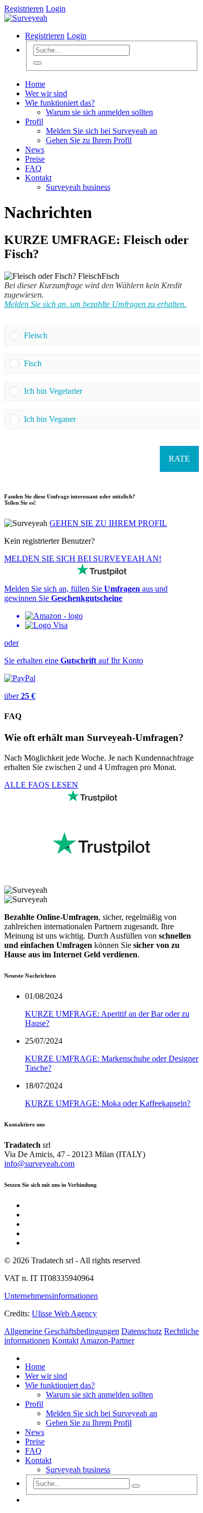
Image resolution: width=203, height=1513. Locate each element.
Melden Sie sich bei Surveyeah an (101, 130)
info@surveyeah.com (39, 1163)
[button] (108, 335)
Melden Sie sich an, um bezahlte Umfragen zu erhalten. (95, 304)
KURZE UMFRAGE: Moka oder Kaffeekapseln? (108, 1103)
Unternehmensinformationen (51, 1295)
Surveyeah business (78, 187)
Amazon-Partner (107, 1340)
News (34, 149)
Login (56, 8)
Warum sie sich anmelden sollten (99, 112)
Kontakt (38, 177)
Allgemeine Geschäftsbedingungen (61, 1331)
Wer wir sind (46, 93)
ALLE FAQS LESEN (41, 784)
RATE (179, 458)
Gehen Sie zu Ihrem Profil (89, 140)
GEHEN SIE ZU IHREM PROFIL (108, 523)
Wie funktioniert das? (60, 102)
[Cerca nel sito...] (37, 63)
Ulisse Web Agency (64, 1313)
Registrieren (24, 8)
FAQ (33, 168)
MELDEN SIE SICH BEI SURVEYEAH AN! (82, 558)
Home (35, 84)
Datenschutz (141, 1331)
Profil (34, 121)
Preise (35, 159)
